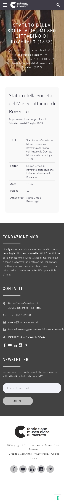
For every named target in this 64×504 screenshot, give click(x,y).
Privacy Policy (41, 453)
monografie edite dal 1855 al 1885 (29, 58)
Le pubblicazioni (40, 50)
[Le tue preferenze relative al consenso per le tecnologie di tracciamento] (57, 497)
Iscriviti (18, 401)
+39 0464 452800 (19, 315)
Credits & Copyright (20, 453)
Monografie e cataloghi (29, 54)
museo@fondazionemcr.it (23, 322)
